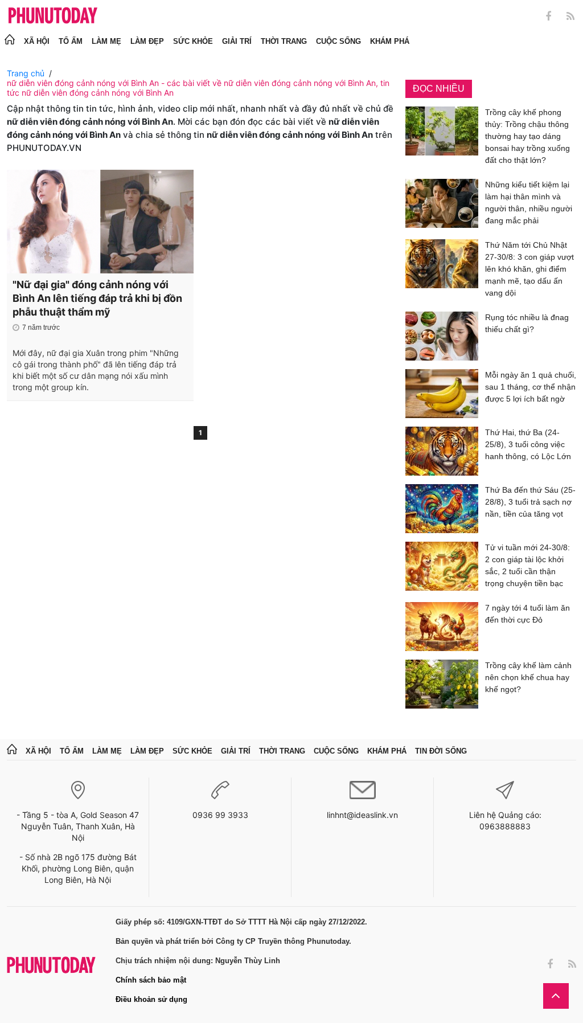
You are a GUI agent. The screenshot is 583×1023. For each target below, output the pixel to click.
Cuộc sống (338, 41)
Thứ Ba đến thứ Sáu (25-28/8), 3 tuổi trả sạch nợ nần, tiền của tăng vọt (530, 501)
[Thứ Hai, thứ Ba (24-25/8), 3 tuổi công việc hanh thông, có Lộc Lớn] (441, 451)
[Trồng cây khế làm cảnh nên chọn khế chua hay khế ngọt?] (441, 684)
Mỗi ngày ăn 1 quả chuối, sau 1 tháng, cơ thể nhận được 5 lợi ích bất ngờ (530, 386)
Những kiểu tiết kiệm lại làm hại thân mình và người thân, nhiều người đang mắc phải (528, 202)
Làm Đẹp (147, 41)
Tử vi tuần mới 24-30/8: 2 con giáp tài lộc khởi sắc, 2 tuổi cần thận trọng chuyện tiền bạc (527, 565)
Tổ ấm (71, 41)
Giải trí (237, 41)
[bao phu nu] (53, 16)
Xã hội (37, 41)
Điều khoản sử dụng (151, 999)
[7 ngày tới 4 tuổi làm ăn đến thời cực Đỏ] (441, 626)
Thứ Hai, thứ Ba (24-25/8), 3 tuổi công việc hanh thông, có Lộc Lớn (528, 444)
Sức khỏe (193, 41)
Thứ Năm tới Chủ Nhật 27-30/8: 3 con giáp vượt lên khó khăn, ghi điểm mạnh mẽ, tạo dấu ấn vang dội (529, 268)
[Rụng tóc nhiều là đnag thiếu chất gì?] (441, 336)
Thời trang (284, 41)
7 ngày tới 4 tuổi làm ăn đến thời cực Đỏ (527, 613)
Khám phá (389, 41)
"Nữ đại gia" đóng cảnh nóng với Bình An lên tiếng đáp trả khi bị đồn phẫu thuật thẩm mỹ (97, 298)
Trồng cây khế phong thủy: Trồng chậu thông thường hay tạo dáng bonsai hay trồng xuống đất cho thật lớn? (527, 136)
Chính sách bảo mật (151, 980)
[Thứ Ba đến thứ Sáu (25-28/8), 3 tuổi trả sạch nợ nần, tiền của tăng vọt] (441, 508)
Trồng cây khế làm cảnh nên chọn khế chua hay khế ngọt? (528, 677)
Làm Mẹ (106, 41)
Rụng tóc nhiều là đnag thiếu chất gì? (527, 323)
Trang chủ (25, 73)
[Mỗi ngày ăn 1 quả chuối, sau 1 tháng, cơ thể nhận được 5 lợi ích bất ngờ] (441, 393)
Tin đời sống (441, 751)
